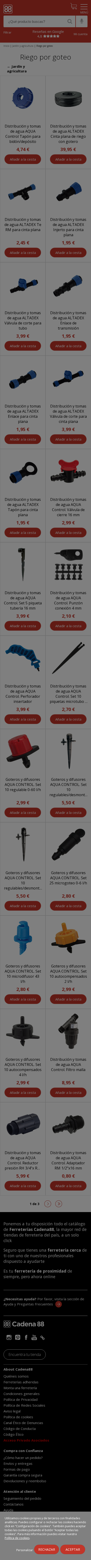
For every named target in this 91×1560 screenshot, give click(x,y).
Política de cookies (17, 1538)
